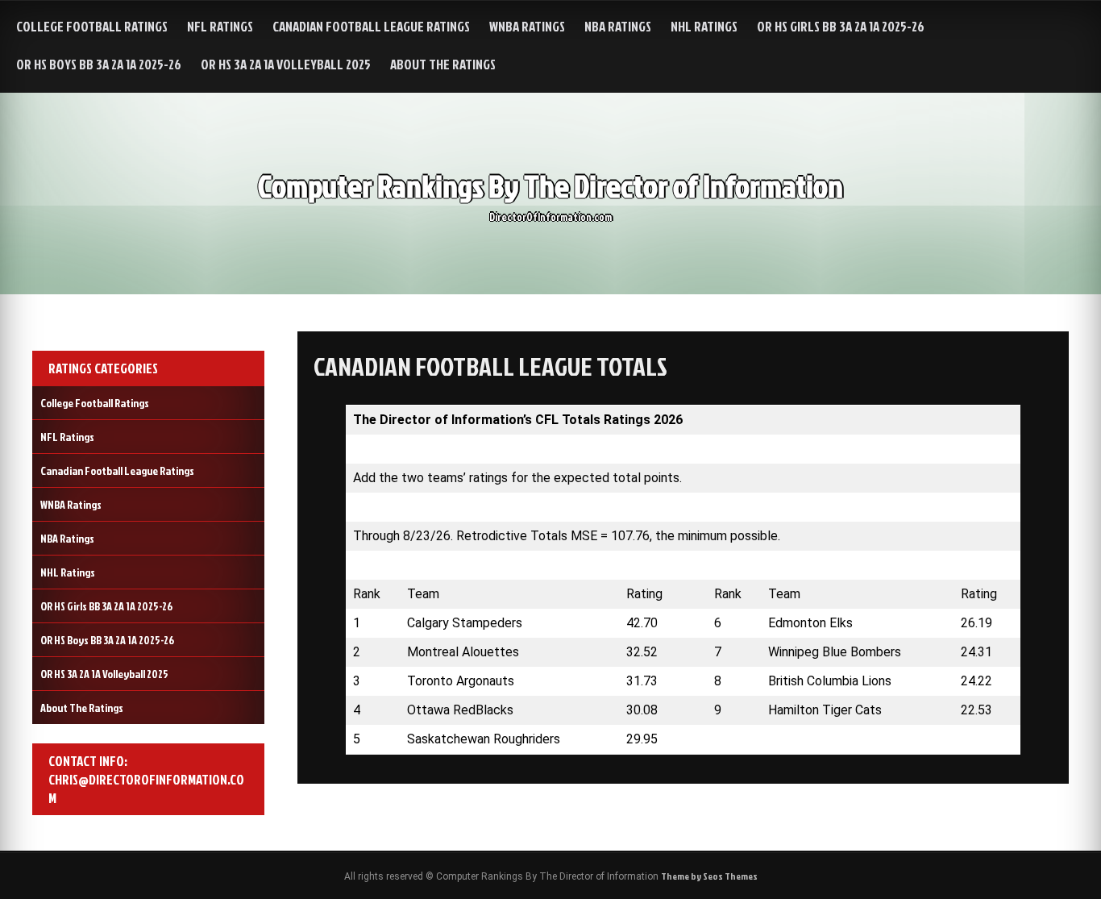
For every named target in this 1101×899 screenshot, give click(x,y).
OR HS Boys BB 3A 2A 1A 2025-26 (98, 64)
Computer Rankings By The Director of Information (550, 185)
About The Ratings (443, 64)
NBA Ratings (617, 26)
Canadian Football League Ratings (371, 26)
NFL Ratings (220, 26)
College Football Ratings (92, 26)
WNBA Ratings (527, 26)
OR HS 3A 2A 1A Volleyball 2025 (286, 64)
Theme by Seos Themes (709, 876)
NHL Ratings (704, 26)
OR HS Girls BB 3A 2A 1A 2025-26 (840, 26)
